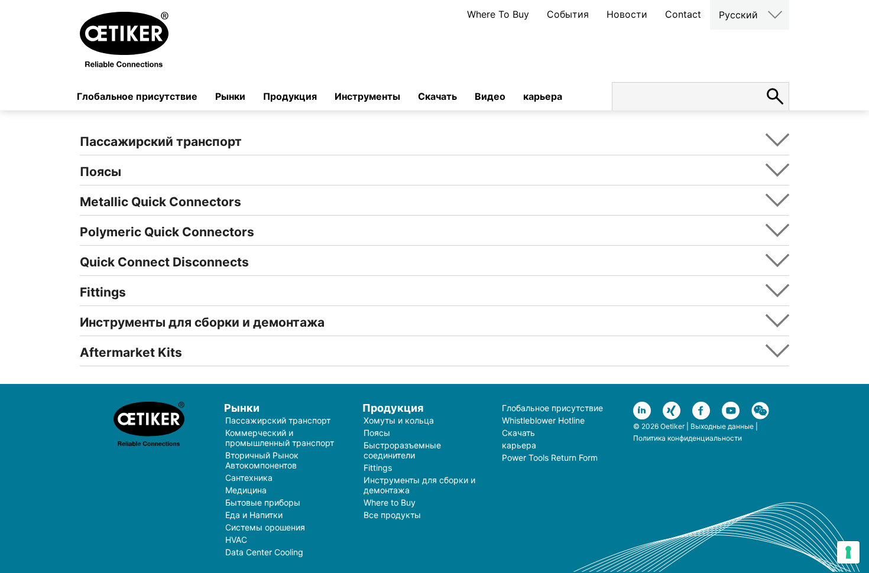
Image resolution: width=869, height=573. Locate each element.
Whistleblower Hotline (543, 420)
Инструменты (367, 96)
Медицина (246, 490)
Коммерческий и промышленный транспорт (279, 438)
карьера (542, 96)
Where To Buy (498, 14)
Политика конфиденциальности (687, 438)
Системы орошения (265, 527)
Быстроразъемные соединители (402, 450)
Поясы (377, 433)
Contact (683, 14)
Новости (627, 14)
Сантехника (249, 478)
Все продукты (392, 515)
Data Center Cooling (264, 552)
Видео (490, 96)
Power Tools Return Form (550, 457)
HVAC (236, 540)
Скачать (437, 96)
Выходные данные (722, 426)
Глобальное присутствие (137, 96)
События (568, 14)
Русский (738, 15)
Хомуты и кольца (399, 420)
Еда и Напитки (254, 515)
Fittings (378, 468)
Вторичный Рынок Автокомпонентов (262, 460)
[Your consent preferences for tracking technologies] (848, 552)
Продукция (290, 96)
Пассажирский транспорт (277, 420)
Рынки (230, 96)
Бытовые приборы (262, 502)
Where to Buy (390, 502)
